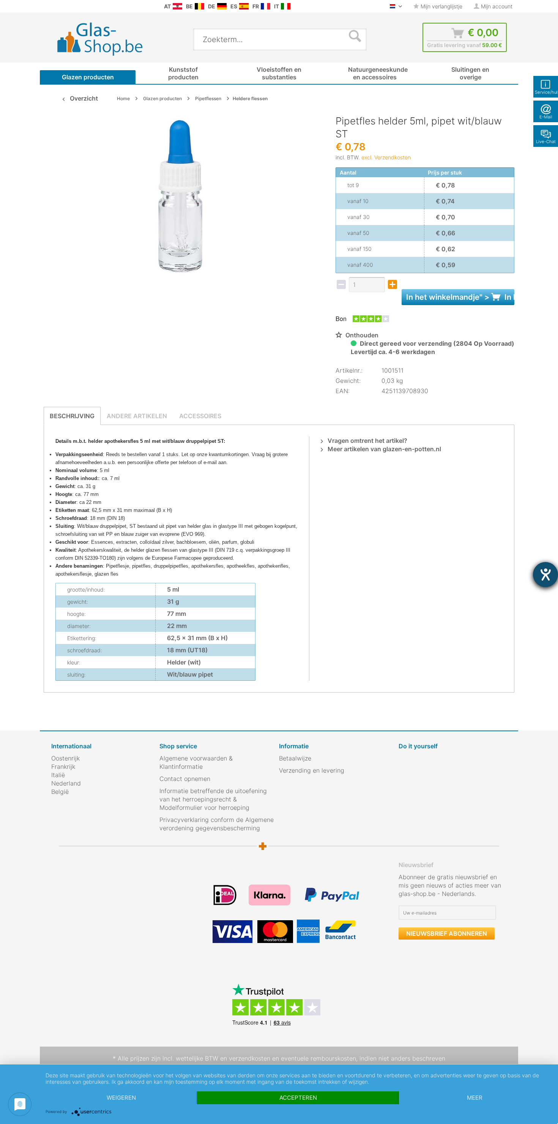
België (60, 791)
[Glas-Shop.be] (199, 6)
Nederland (66, 783)
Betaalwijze (295, 758)
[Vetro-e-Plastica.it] (285, 6)
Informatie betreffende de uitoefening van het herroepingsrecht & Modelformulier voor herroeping (213, 799)
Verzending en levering (311, 770)
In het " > (460, 297)
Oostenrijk (65, 758)
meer (474, 1097)
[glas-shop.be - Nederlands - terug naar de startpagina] (105, 39)
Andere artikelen (137, 416)
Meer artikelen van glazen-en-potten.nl (383, 449)
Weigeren (121, 1097)
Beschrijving (72, 416)
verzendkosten (249, 1058)
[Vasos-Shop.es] (244, 6)
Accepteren (298, 1097)
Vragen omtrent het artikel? (366, 440)
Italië (58, 775)
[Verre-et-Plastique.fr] (265, 6)
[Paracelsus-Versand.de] (222, 6)
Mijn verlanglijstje (440, 6)
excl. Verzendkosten (386, 157)
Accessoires (200, 416)
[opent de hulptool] (545, 574)
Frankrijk (63, 766)
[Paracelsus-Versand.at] (177, 6)
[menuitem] (55, 6)
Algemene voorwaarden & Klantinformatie (196, 762)
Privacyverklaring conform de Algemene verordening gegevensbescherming (216, 824)
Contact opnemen (184, 778)
